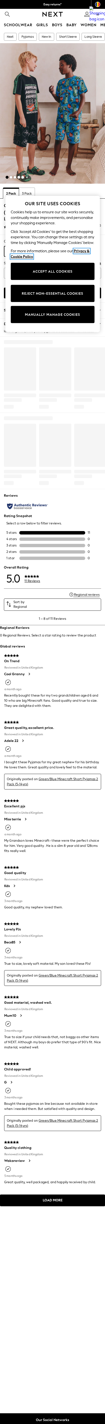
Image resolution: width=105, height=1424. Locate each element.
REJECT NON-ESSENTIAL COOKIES (52, 293)
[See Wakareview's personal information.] (29, 1161)
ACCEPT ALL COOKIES (53, 271)
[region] (52, 264)
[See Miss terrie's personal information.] (25, 819)
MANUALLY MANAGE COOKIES (52, 314)
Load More (53, 1200)
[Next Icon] (52, 14)
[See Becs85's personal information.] (20, 942)
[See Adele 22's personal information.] (23, 741)
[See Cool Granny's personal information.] (29, 674)
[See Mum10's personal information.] (21, 1015)
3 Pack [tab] (27, 193)
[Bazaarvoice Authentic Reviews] (27, 506)
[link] (7, 14)
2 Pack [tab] (11, 193)
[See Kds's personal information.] (14, 886)
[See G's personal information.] (11, 1082)
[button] (7, 177)
